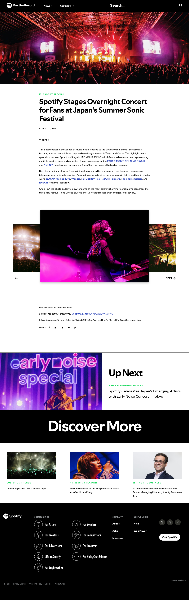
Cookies (48, 584)
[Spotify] (20, 5)
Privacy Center (19, 584)
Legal (7, 584)
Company (65, 5)
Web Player (140, 530)
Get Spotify (171, 537)
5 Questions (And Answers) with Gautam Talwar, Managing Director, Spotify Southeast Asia (157, 492)
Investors (117, 538)
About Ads (60, 584)
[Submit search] (179, 5)
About (116, 523)
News (47, 5)
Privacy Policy (35, 584)
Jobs (115, 530)
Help (136, 523)
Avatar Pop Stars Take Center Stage (26, 488)
